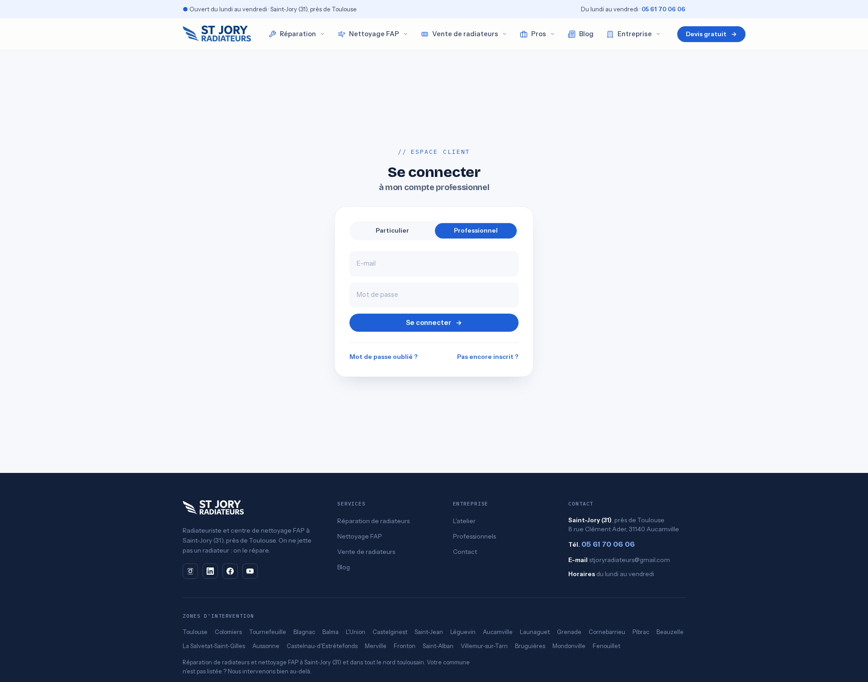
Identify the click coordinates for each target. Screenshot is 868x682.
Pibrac (640, 631)
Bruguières (530, 645)
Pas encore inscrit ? (488, 356)
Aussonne (265, 645)
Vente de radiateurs (465, 34)
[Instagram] (190, 571)
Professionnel (476, 230)
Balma (330, 631)
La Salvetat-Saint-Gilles (214, 645)
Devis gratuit (711, 34)
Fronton (404, 645)
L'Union (355, 631)
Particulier (392, 230)
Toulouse (195, 631)
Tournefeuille (267, 631)
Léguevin (463, 631)
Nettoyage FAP (374, 34)
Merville (376, 645)
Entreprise (635, 34)
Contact (465, 551)
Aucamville (498, 631)
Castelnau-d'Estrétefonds (322, 645)
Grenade (569, 631)
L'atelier (464, 521)
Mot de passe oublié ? (383, 356)
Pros (538, 34)
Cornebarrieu (607, 631)
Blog (586, 34)
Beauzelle (670, 631)
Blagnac (304, 631)
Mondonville (568, 645)
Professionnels (474, 536)
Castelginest (390, 631)
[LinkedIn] (210, 571)
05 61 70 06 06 (663, 9)
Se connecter (434, 323)
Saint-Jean (429, 631)
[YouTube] (250, 571)
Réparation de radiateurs (373, 521)
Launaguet (535, 631)
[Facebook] (230, 571)
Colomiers (228, 631)
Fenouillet (606, 645)
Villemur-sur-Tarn (484, 645)
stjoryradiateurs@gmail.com (629, 559)
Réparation (298, 34)
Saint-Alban (438, 645)
